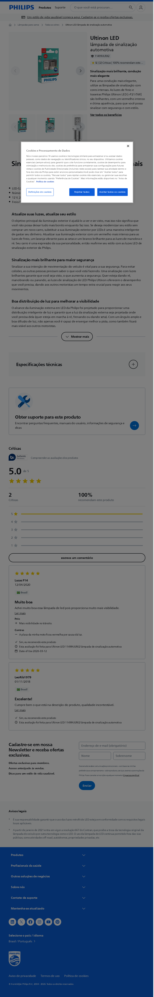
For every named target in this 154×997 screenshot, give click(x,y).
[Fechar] (127, 146)
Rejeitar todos (80, 192)
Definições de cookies (38, 192)
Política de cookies (44, 182)
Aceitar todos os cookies (111, 192)
